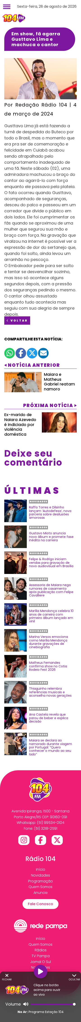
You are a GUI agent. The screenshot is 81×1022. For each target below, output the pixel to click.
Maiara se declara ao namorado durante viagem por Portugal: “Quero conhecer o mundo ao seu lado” (50, 747)
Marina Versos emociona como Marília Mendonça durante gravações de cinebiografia (48, 642)
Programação (40, 881)
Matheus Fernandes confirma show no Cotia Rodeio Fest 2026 (48, 666)
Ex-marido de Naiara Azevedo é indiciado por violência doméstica (20, 424)
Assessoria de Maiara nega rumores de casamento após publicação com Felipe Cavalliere (51, 590)
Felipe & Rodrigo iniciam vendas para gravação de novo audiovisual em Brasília (51, 562)
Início (40, 869)
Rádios (41, 950)
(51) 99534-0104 (50, 822)
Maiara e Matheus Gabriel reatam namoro (59, 382)
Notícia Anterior (34, 365)
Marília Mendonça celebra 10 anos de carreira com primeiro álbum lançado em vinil (51, 616)
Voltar (18, 320)
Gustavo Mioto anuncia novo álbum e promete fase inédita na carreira (51, 537)
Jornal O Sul (40, 961)
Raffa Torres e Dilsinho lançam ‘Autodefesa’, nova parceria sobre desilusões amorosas (50, 513)
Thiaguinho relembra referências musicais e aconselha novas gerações (50, 692)
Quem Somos (40, 886)
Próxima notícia (48, 405)
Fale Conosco (40, 903)
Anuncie (41, 892)
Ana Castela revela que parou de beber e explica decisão (48, 718)
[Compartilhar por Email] (43, 353)
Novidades (40, 875)
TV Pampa (41, 956)
